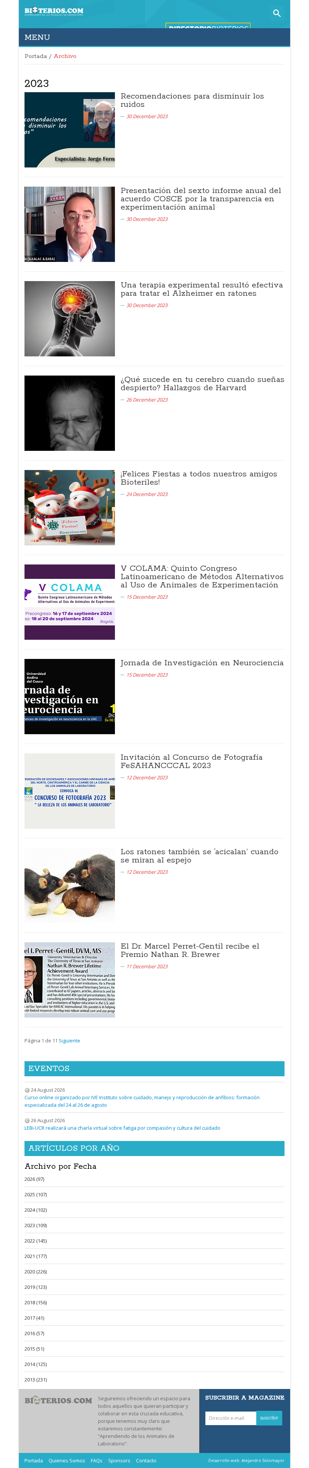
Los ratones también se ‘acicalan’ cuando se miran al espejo (199, 856)
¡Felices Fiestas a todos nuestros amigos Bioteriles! (199, 478)
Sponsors (119, 1460)
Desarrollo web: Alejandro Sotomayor (246, 1460)
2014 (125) (35, 1364)
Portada (35, 56)
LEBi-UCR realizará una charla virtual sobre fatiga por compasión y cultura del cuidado (122, 1127)
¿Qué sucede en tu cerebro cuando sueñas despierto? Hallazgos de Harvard (203, 383)
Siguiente (69, 1040)
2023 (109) (35, 1225)
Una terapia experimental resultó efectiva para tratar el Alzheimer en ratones (202, 289)
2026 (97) (34, 1179)
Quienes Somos (67, 1460)
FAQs (96, 1460)
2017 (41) (34, 1317)
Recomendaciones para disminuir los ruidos (192, 100)
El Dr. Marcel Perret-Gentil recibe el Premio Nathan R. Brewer (190, 950)
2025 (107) (35, 1194)
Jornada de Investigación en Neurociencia (202, 663)
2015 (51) (34, 1348)
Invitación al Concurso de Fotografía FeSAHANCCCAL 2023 (192, 761)
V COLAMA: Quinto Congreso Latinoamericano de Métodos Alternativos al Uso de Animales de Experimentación (202, 576)
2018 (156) (35, 1302)
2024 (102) (35, 1209)
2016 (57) (34, 1333)
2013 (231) (35, 1379)
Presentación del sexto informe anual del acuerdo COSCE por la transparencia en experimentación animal (201, 199)
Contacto (146, 1460)
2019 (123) (35, 1287)
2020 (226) (35, 1271)
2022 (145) (35, 1240)
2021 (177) (35, 1256)
